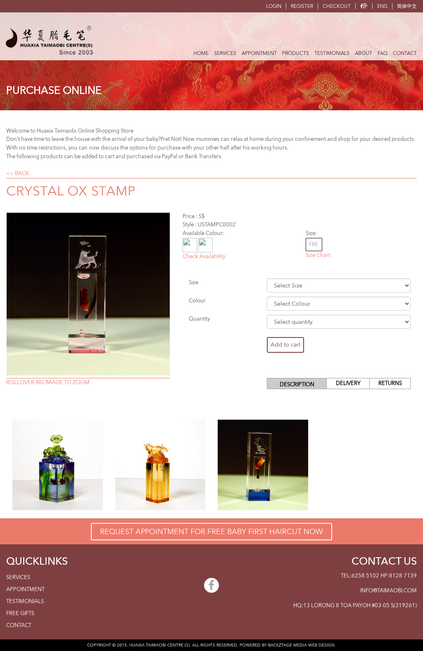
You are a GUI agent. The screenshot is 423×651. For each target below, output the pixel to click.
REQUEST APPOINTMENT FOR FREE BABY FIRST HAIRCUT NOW (211, 532)
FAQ (382, 53)
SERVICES (225, 53)
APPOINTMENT (259, 53)
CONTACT (405, 53)
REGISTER (302, 6)
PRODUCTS (295, 53)
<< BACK (17, 173)
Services (18, 577)
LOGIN (273, 6)
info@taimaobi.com (388, 590)
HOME (201, 53)
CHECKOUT (337, 6)
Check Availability (204, 256)
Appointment (25, 589)
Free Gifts (20, 613)
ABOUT (363, 53)
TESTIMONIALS (331, 53)
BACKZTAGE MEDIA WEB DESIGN (301, 645)
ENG (382, 6)
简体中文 (407, 6)
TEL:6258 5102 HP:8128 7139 (379, 576)
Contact (18, 625)
